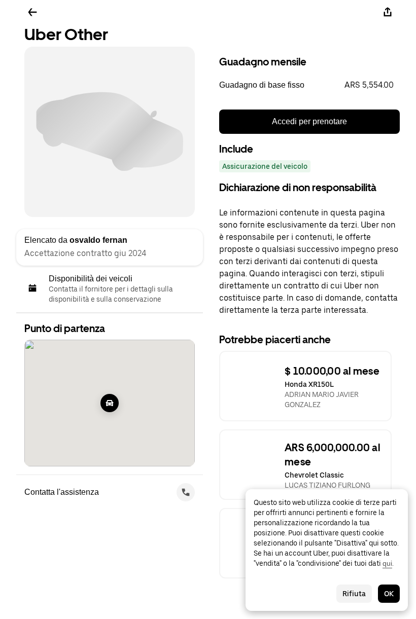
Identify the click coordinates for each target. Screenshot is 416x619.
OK (389, 594)
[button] (309, 85)
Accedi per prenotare (309, 121)
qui (387, 563)
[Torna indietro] (32, 12)
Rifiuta (354, 594)
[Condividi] (387, 12)
